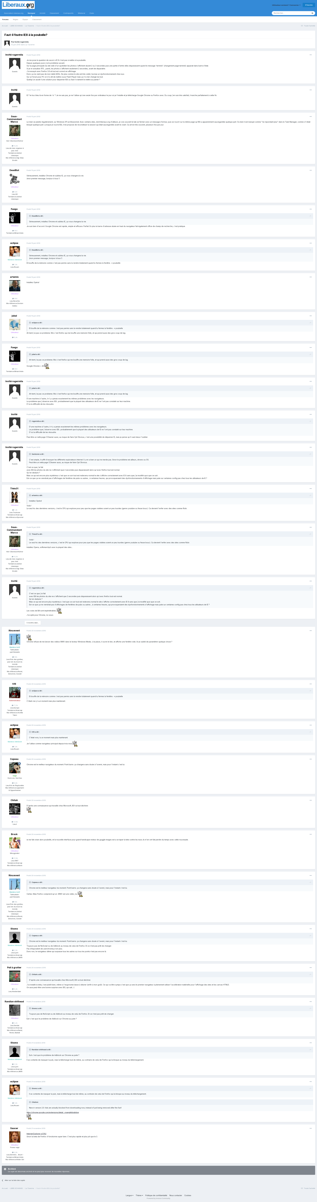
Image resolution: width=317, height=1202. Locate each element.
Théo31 (14, 488)
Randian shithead (14, 1001)
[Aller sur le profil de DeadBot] (14, 178)
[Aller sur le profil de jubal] (14, 324)
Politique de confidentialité (156, 1195)
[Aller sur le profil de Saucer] (14, 1137)
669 (15, 298)
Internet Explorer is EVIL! (36, 1134)
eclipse (14, 243)
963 (15, 231)
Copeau (14, 759)
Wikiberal (81, 13)
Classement (36, 19)
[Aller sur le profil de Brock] (14, 842)
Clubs (92, 13)
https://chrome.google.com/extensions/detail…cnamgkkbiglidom (53, 1112)
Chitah (14, 800)
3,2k (15, 1023)
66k (15, 657)
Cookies (187, 1195)
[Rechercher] (312, 13)
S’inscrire (309, 5)
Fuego (14, 209)
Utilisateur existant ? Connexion (285, 5)
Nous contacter (176, 1195)
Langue (129, 1195)
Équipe (25, 19)
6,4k (15, 337)
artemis (14, 277)
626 (15, 192)
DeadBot (14, 170)
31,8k (15, 858)
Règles (15, 19)
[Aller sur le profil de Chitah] (14, 808)
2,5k (15, 950)
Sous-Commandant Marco (14, 119)
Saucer (14, 1128)
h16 (14, 684)
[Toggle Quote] (30, 216)
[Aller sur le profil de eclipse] (14, 251)
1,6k (15, 264)
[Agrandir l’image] (46, 366)
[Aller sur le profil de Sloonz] (14, 937)
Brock (14, 834)
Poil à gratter (14, 967)
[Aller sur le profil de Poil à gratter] (14, 976)
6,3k (15, 989)
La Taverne (30, 45)
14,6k (15, 146)
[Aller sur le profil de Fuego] (14, 217)
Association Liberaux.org (13, 13)
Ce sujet (303, 13)
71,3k (15, 705)
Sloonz (14, 928)
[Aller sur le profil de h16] (14, 692)
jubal (14, 315)
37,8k (15, 822)
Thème (139, 1195)
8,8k (15, 783)
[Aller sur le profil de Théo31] (14, 497)
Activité (42, 13)
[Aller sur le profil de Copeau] (14, 767)
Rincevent (14, 630)
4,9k (15, 1152)
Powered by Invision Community (158, 1198)
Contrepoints (68, 13)
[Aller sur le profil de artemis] (14, 285)
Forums (5, 19)
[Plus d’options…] (310, 54)
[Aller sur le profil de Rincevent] (14, 639)
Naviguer (31, 13)
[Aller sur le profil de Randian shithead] (14, 1010)
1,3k (15, 510)
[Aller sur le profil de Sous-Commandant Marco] (14, 130)
